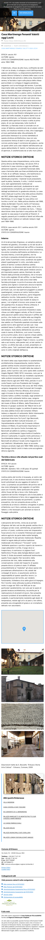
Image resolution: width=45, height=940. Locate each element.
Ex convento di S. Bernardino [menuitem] (15, 812)
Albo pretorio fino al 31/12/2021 (13, 884)
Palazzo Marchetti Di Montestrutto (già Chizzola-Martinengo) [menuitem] (19, 817)
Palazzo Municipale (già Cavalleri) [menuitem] (16, 832)
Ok (14, 13)
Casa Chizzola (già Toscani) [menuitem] (14, 807)
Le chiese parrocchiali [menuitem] (12, 823)
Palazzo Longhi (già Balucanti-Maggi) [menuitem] (18, 837)
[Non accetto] (42, 9)
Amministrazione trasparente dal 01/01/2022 (18, 892)
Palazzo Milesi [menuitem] (9, 828)
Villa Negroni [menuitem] (8, 802)
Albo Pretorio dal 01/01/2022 (12, 887)
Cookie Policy (5, 869)
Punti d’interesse (21, 46)
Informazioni (26, 13)
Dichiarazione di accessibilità (13, 897)
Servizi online (7, 894)
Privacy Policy (5, 867)
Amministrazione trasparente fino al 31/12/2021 (19, 889)
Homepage (7, 46)
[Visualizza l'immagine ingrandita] (22, 662)
